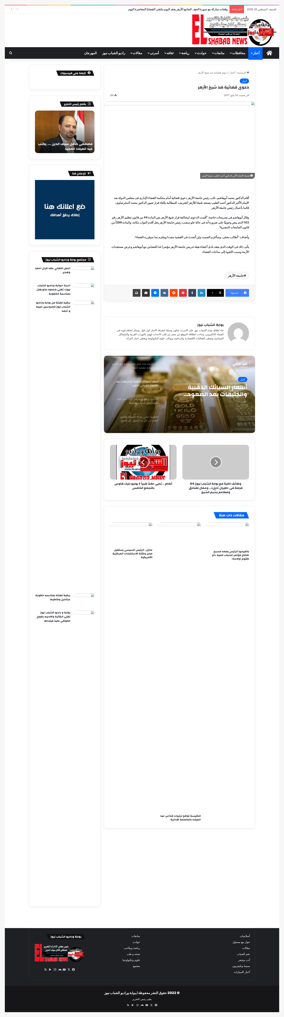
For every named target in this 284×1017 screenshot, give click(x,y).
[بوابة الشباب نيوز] (233, 30)
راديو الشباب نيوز (113, 53)
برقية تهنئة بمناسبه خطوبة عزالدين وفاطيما (52, 597)
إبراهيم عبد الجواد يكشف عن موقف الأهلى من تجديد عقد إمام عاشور (187, 9)
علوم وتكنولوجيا (131, 960)
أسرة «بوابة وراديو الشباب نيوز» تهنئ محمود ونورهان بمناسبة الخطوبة (53, 289)
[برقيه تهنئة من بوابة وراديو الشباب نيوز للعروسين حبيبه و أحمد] (83, 446)
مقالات (137, 53)
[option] (179, 394)
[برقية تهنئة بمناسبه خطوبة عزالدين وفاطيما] (83, 600)
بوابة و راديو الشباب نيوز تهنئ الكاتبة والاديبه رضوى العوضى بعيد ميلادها (53, 616)
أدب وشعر (244, 960)
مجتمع (136, 966)
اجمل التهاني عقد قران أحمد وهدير (52, 270)
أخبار (256, 53)
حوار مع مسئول (241, 942)
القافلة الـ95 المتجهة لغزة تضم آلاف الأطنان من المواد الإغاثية (211, 391)
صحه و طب (133, 954)
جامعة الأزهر (236, 275)
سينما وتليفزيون (241, 966)
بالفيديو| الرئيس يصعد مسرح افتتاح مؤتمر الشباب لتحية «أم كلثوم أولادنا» (230, 555)
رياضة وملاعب (132, 948)
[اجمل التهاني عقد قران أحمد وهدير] (83, 273)
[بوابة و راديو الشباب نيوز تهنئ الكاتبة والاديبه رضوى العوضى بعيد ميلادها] (83, 755)
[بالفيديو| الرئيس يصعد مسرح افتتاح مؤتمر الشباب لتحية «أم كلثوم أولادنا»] (228, 535)
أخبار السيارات (242, 972)
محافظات (238, 53)
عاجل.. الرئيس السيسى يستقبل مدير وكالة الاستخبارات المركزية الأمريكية (132, 553)
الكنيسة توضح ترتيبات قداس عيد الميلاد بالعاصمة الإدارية (180, 817)
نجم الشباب (243, 954)
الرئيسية (242, 72)
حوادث (202, 53)
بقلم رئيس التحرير (142, 999)
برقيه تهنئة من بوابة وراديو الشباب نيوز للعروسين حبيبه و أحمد (53, 307)
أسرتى (154, 53)
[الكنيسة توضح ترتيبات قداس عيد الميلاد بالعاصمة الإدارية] (179, 667)
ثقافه (170, 53)
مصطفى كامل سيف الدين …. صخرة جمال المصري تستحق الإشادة (65, 146)
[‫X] (68, 969)
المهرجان (90, 53)
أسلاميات (245, 936)
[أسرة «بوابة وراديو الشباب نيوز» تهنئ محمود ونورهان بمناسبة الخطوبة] (83, 290)
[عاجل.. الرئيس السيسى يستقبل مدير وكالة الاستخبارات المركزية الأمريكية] (131, 534)
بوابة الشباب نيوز (210, 325)
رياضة (185, 53)
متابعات (219, 53)
